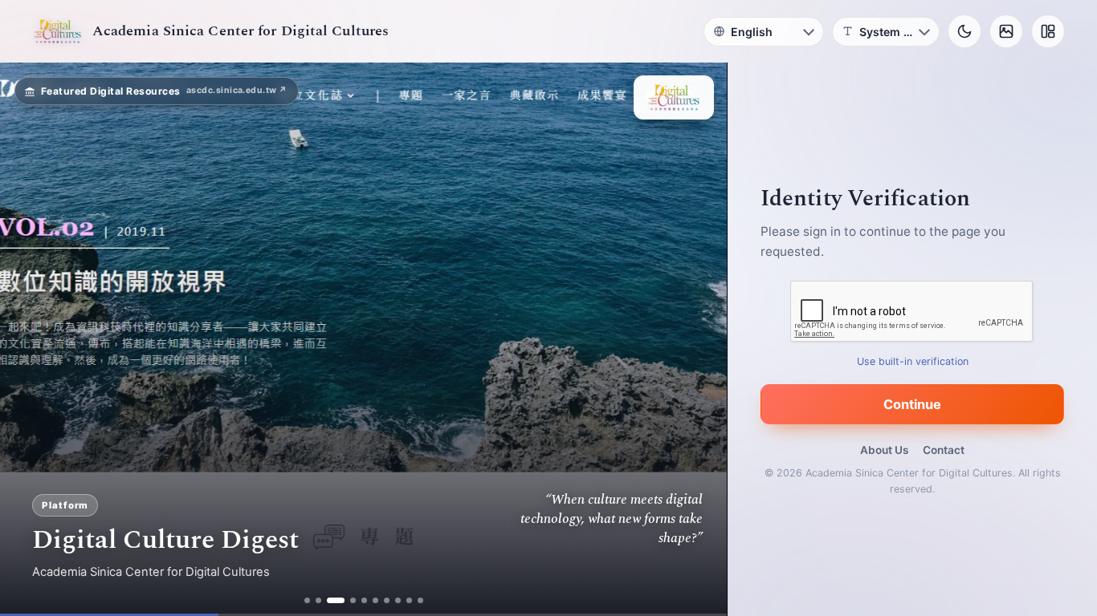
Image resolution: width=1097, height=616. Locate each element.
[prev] (29, 339)
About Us (884, 450)
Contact (943, 450)
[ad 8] (398, 600)
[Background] (1006, 31)
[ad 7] (386, 600)
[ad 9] (409, 600)
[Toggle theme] (964, 31)
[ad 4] (353, 600)
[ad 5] (364, 600)
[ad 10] (420, 600)
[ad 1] (307, 600)
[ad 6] (375, 600)
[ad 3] (336, 600)
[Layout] (1048, 31)
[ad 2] (318, 600)
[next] (698, 339)
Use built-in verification (913, 361)
